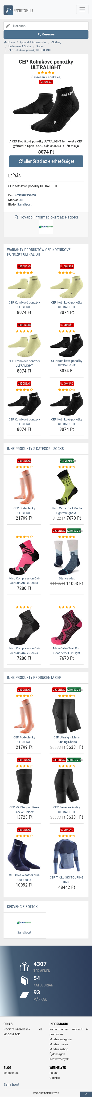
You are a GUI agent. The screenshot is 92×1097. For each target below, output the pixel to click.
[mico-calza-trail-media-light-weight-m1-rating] (67, 467)
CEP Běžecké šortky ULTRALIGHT (66, 810)
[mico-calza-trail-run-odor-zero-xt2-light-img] (67, 627)
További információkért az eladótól (48, 217)
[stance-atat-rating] (67, 537)
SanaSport (24, 204)
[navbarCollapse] (82, 9)
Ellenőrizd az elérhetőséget (49, 161)
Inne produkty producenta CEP (34, 677)
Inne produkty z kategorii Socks (35, 448)
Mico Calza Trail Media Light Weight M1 (67, 510)
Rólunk (54, 1073)
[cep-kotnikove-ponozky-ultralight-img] (24, 287)
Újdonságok (57, 1054)
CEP (21, 200)
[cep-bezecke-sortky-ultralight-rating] (67, 766)
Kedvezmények (59, 1059)
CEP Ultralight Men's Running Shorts (67, 740)
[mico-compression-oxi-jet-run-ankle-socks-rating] (24, 537)
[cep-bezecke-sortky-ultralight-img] (67, 786)
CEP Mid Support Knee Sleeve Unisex (24, 810)
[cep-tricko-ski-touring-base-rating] (67, 836)
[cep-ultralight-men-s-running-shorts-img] (67, 716)
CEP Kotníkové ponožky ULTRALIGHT (24, 305)
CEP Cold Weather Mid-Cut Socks (24, 877)
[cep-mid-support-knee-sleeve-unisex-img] (24, 786)
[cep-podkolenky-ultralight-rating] (24, 467)
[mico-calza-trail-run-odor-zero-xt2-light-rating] (67, 607)
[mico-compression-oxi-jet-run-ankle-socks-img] (24, 557)
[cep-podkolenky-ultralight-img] (24, 487)
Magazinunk (11, 1073)
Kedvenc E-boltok (22, 906)
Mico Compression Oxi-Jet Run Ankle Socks (24, 581)
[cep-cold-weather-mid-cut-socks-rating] (24, 836)
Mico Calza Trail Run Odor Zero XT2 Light (66, 651)
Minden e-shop (59, 1049)
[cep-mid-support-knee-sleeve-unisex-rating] (24, 766)
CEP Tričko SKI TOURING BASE (67, 880)
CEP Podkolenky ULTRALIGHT (24, 510)
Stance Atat (67, 578)
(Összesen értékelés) (46, 77)
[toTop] (86, 1094)
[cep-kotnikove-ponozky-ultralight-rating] (24, 272)
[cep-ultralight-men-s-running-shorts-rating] (67, 696)
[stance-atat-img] (67, 557)
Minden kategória (61, 1039)
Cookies (55, 1078)
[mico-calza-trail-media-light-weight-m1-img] (67, 487)
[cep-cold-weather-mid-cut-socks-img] (24, 855)
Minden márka (59, 1044)
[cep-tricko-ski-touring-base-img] (67, 856)
